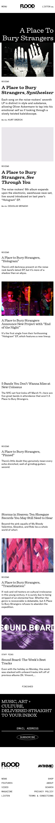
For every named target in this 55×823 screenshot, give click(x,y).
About (50, 783)
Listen (6, 795)
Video (5, 787)
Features (7, 783)
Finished (27, 686)
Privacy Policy (43, 791)
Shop (50, 778)
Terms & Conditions (41, 795)
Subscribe (27, 737)
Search (49, 787)
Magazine (7, 791)
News (4, 778)
